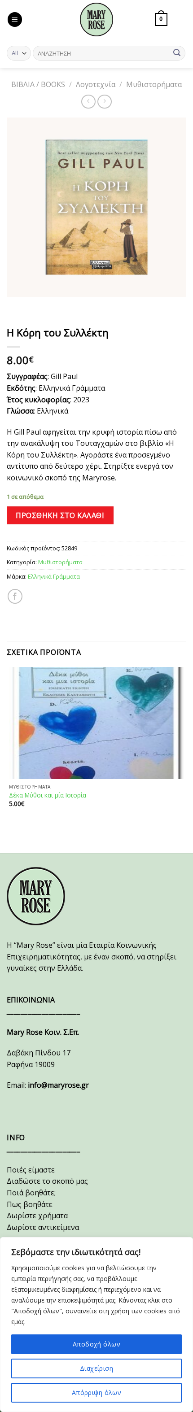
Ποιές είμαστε (31, 1170)
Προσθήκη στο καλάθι (60, 515)
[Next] (40, 305)
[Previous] (15, 305)
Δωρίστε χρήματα (37, 1215)
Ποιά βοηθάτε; (31, 1193)
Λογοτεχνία (95, 84)
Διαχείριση (96, 1368)
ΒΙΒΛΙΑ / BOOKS (38, 84)
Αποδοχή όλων (96, 1344)
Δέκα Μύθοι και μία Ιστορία (47, 795)
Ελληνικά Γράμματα (54, 576)
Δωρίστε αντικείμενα (43, 1227)
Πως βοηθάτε (30, 1204)
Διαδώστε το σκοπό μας (47, 1181)
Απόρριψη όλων (96, 1392)
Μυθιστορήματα (154, 84)
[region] (96, 1324)
